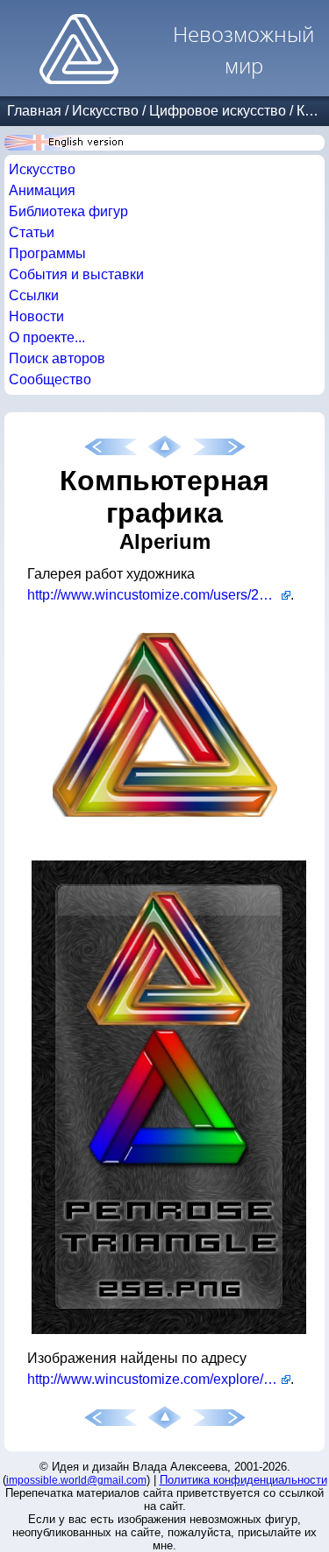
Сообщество (50, 379)
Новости (36, 316)
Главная (34, 110)
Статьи (31, 232)
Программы (47, 253)
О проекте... (47, 337)
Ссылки (34, 295)
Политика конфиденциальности (243, 1479)
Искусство (105, 110)
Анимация (42, 190)
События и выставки (76, 274)
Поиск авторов (57, 358)
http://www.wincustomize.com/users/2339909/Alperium (158, 594)
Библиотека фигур (68, 211)
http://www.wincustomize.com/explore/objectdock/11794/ (158, 1379)
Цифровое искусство (217, 110)
